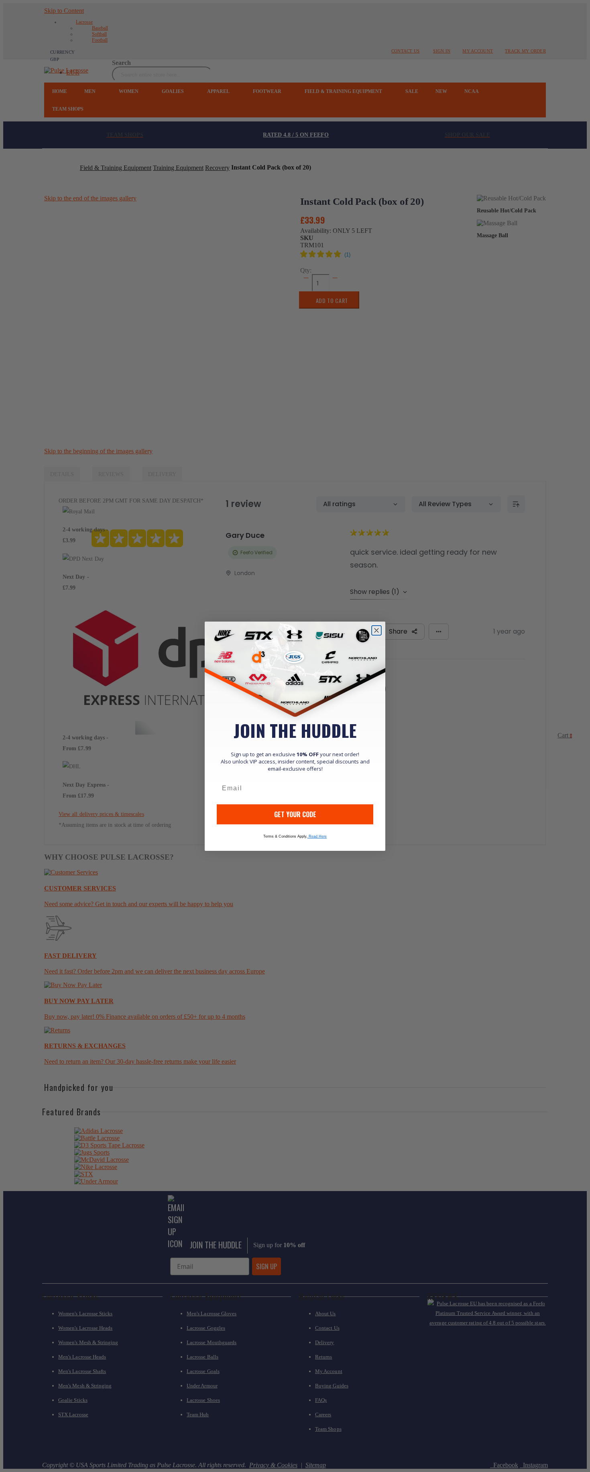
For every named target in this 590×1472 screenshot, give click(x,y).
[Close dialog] (376, 630)
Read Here (317, 836)
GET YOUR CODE (295, 814)
